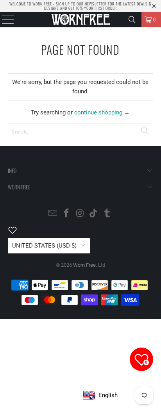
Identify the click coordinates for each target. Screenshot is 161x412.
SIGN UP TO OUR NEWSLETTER (81, 4)
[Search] (132, 19)
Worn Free (84, 265)
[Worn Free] (80, 19)
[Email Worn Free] (53, 214)
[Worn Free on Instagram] (80, 214)
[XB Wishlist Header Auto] (17, 230)
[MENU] (4, 19)
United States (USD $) (44, 245)
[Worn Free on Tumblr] (107, 214)
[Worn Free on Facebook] (66, 214)
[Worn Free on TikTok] (94, 214)
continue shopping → (102, 112)
